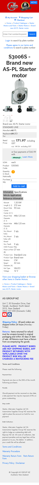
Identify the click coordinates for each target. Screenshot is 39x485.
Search (32, 34)
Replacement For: (8, 135)
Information (8, 192)
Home (8, 23)
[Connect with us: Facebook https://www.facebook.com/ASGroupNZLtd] (9, 315)
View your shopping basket (14, 276)
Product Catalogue (20, 23)
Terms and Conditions (11, 446)
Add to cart (19, 186)
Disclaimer (20, 463)
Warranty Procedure (11, 451)
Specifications (20, 192)
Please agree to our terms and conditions (18, 46)
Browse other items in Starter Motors (19, 278)
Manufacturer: (8, 130)
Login (7, 40)
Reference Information (13, 198)
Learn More (27, 156)
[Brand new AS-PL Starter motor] (19, 103)
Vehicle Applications (12, 195)
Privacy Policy (8, 463)
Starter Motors (23, 25)
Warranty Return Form (11, 456)
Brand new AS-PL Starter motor (22, 26)
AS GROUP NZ (24, 472)
